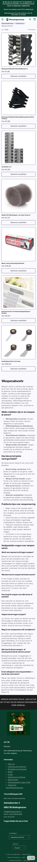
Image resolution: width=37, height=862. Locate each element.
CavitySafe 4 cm (6, 167)
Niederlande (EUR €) (17, 837)
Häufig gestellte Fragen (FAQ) (19, 782)
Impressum (27, 860)
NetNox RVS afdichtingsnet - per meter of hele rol (16, 215)
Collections (19, 23)
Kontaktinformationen (15, 860)
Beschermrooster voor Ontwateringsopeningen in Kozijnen (16, 312)
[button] (2, 19)
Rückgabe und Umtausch (17, 769)
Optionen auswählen (19, 76)
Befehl (10, 772)
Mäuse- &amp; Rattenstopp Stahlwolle (13, 263)
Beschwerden (13, 780)
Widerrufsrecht (26, 854)
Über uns (11, 764)
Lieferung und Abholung (17, 767)
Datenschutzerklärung (13, 857)
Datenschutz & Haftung (16, 777)
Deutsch (17, 848)
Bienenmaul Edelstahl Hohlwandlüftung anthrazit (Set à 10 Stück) (18, 117)
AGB (23, 857)
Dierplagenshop (7, 23)
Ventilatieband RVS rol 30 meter (11, 361)
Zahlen (10, 774)
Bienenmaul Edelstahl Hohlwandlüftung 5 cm (15, 68)
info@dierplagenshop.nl (13, 812)
